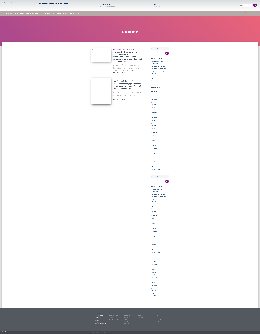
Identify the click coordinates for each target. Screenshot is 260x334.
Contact (78, 13)
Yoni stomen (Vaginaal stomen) (47, 13)
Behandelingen (155, 137)
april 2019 (154, 128)
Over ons (71, 13)
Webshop (65, 13)
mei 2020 (154, 104)
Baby (114, 49)
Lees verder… (132, 70)
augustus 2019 (155, 117)
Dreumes (118, 49)
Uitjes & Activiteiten (156, 169)
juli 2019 (153, 120)
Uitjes (153, 166)
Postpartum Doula (19, 13)
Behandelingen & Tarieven (32, 13)
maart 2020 (154, 109)
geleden (122, 72)
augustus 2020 (155, 99)
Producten (154, 158)
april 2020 (154, 107)
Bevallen (153, 140)
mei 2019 (154, 125)
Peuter (153, 156)
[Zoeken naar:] (246, 6)
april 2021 (154, 94)
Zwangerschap (155, 171)
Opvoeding (128, 49)
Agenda (59, 13)
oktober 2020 (154, 96)
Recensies (154, 161)
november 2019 (155, 112)
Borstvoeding (155, 143)
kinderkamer (123, 49)
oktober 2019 (154, 115)
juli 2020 (153, 102)
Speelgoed (133, 49)
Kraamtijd (154, 150)
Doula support (8, 13)
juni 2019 (154, 123)
